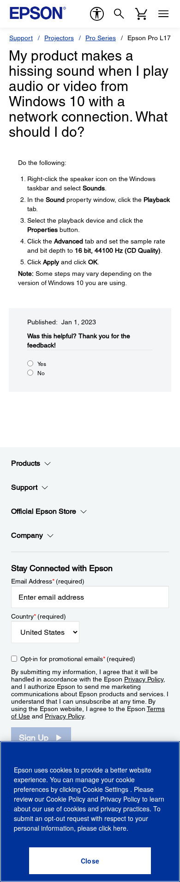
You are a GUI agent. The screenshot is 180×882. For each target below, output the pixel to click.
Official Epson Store (43, 511)
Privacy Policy (143, 679)
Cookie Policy (65, 798)
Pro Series (100, 38)
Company (27, 535)
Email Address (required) (47, 581)
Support (21, 38)
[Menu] (163, 13)
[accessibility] (97, 13)
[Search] (119, 13)
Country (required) (38, 616)
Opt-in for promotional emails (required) (77, 659)
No (41, 373)
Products (25, 463)
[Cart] (141, 13)
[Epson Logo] (37, 13)
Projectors (59, 38)
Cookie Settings (106, 789)
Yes (41, 364)
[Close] (90, 860)
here (119, 828)
